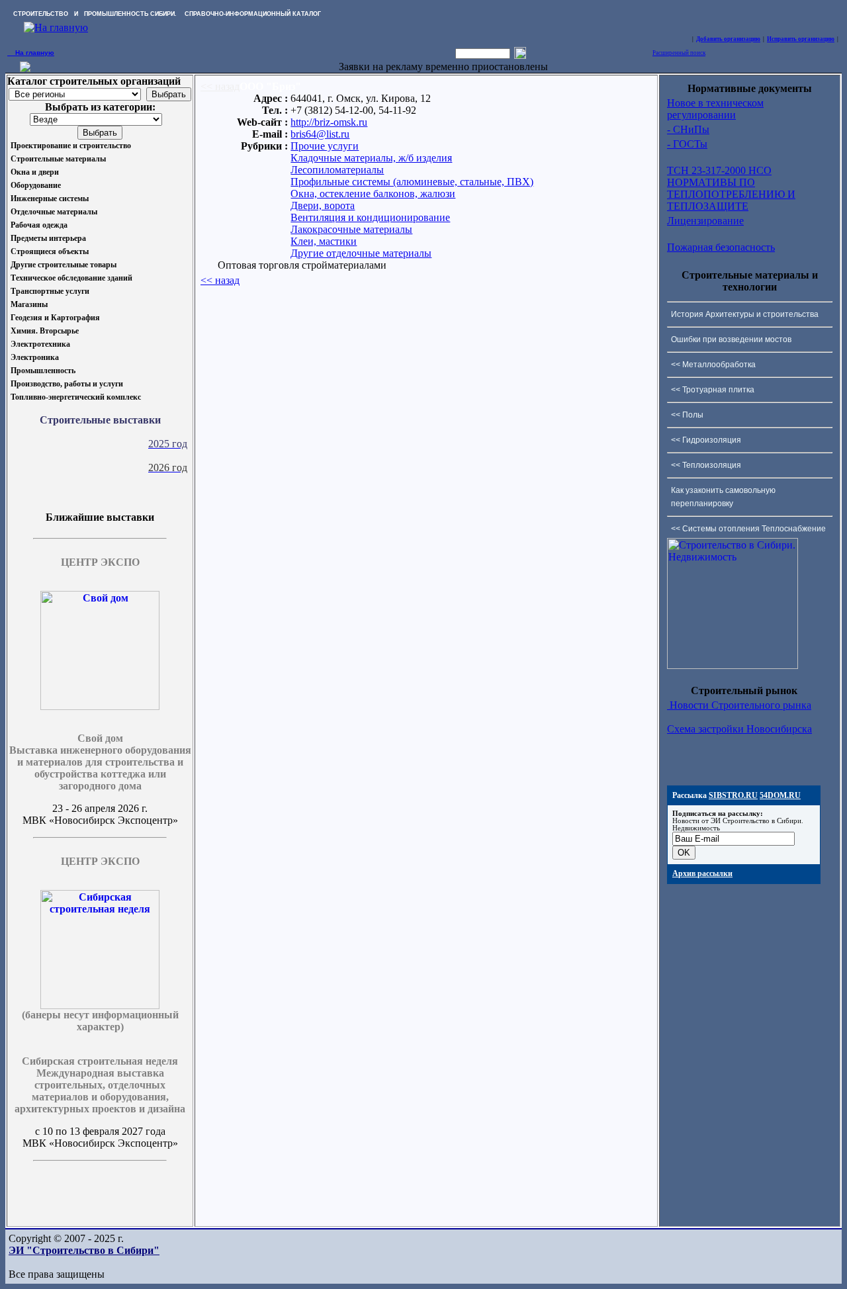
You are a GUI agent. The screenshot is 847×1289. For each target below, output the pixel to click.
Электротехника (40, 344)
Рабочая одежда (39, 225)
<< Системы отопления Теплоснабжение (748, 528)
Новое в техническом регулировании (715, 108)
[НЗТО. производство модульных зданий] (25, 68)
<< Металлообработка (713, 364)
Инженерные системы (50, 198)
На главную (30, 52)
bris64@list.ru (319, 134)
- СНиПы (688, 129)
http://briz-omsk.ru (328, 122)
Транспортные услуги (50, 291)
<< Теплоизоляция (706, 465)
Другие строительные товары (63, 264)
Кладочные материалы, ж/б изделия (371, 157)
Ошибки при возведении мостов (731, 339)
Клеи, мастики (323, 241)
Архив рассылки (702, 873)
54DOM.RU (780, 795)
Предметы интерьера (48, 238)
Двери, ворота (322, 205)
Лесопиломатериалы (337, 169)
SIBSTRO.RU (733, 795)
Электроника (35, 357)
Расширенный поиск (678, 53)
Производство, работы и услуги (67, 383)
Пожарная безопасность (721, 247)
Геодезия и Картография (55, 317)
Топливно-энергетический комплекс (76, 397)
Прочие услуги (324, 146)
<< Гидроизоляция (706, 440)
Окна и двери (35, 172)
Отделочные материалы (54, 211)
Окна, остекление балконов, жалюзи (372, 193)
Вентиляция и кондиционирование (370, 217)
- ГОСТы (687, 144)
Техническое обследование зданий (71, 278)
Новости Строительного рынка (739, 705)
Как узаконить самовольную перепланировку (723, 497)
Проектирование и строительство (71, 145)
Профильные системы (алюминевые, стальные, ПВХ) (411, 181)
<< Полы (687, 415)
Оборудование (36, 185)
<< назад (220, 86)
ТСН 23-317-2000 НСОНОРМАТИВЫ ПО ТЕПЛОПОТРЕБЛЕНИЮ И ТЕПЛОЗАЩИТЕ (731, 188)
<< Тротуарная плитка (712, 389)
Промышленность (43, 370)
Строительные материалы (58, 158)
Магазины (29, 304)
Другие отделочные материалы (360, 253)
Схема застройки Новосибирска (739, 728)
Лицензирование (705, 220)
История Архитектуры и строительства (745, 314)
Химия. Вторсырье (45, 330)
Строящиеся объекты (50, 251)
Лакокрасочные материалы (351, 229)
